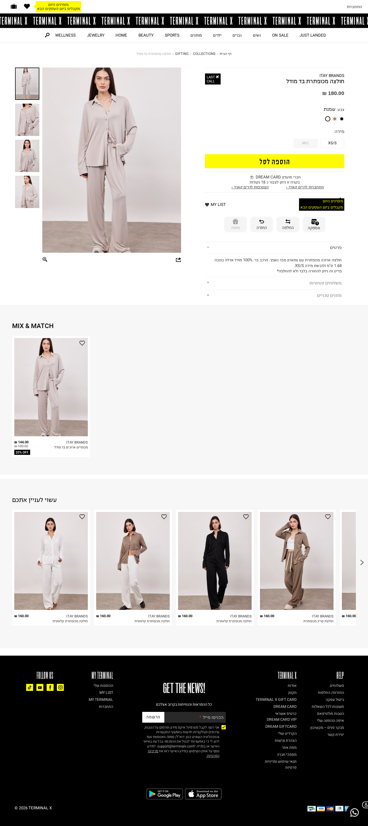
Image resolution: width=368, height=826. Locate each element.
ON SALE (280, 35)
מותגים (196, 35)
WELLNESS (65, 35)
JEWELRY (96, 35)
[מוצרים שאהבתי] (27, 6)
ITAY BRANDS (332, 75)
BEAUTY (146, 35)
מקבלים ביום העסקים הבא (58, 8)
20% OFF (22, 452)
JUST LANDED (313, 35)
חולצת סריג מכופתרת (318, 621)
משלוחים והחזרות (325, 283)
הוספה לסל (274, 161)
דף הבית (225, 54)
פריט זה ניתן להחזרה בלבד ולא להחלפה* (278, 265)
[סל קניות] (14, 6)
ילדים (217, 35)
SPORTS (172, 35)
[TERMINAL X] (184, 20)
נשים (257, 35)
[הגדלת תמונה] (45, 259)
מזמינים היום (58, 4)
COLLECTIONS (204, 54)
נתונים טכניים (329, 295)
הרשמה (153, 717)
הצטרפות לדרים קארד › (250, 187)
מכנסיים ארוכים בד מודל (71, 447)
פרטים (336, 247)
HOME (121, 35)
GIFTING (182, 54)
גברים (237, 35)
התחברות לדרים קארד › (305, 187)
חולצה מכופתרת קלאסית (70, 621)
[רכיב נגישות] (364, 805)
